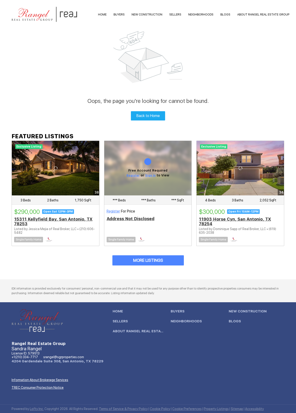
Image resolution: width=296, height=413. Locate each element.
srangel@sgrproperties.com (63, 357)
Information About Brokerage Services (40, 380)
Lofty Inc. (37, 409)
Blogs (225, 14)
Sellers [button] (175, 14)
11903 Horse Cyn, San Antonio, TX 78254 (235, 221)
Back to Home (148, 116)
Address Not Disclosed (130, 218)
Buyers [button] (119, 14)
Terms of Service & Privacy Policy (123, 409)
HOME (102, 14)
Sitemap (237, 409)
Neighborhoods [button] (200, 14)
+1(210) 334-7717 (25, 357)
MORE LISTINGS (148, 260)
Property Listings (216, 409)
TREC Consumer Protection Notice (38, 387)
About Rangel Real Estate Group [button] (263, 14)
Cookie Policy (160, 409)
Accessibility (254, 409)
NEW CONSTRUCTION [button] (147, 14)
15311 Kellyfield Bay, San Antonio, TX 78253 (53, 221)
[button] (119, 312)
